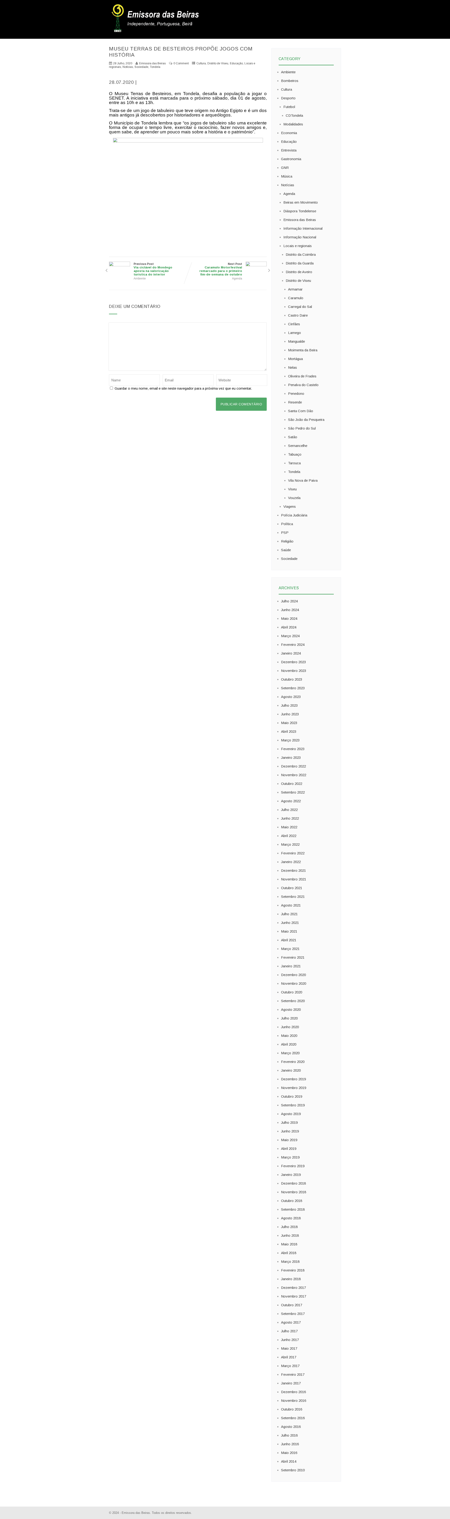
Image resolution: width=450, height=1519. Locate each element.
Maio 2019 (289, 1140)
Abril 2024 (288, 627)
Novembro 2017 (293, 1296)
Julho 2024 (289, 601)
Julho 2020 (289, 1018)
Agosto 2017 (291, 1322)
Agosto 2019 (291, 1114)
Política (287, 524)
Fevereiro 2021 (292, 957)
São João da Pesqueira (306, 420)
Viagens (289, 506)
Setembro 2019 (293, 1105)
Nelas (292, 367)
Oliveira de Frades (302, 376)
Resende (295, 402)
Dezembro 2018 (293, 1183)
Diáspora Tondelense (299, 211)
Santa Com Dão (300, 411)
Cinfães (294, 324)
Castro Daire (298, 315)
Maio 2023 (289, 723)
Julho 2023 (289, 705)
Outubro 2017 (291, 1305)
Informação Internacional (302, 228)
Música (286, 176)
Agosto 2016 (291, 1427)
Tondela (155, 67)
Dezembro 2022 (293, 766)
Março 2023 (290, 740)
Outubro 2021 (291, 888)
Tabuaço (294, 454)
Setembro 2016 (293, 1418)
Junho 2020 (290, 1027)
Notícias (128, 67)
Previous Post (153, 269)
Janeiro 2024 (291, 653)
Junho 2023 (290, 714)
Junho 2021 (290, 923)
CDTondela (294, 115)
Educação (236, 63)
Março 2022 (290, 844)
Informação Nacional (299, 237)
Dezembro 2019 (293, 1079)
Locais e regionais (297, 246)
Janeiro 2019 (291, 1175)
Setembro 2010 (293, 1470)
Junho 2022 (290, 818)
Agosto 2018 (291, 1218)
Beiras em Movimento (300, 202)
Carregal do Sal (300, 307)
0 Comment (181, 63)
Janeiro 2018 (291, 1279)
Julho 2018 (289, 1227)
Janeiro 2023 (291, 758)
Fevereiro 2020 (292, 1062)
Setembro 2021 (293, 897)
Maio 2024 (289, 618)
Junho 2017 (290, 1340)
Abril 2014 (288, 1461)
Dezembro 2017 (293, 1288)
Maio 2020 (289, 1036)
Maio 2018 (289, 1244)
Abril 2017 (288, 1357)
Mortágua (295, 359)
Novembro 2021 (293, 879)
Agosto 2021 (291, 905)
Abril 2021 (288, 940)
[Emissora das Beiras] (156, 32)
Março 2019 (290, 1157)
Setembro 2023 (293, 688)
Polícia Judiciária (294, 515)
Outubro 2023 (291, 679)
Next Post (220, 269)
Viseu (292, 489)
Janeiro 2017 (291, 1383)
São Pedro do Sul (302, 428)
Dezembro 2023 (293, 662)
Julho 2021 (289, 914)
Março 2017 (290, 1366)
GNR (285, 168)
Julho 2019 (289, 1122)
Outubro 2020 (291, 992)
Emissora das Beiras (299, 220)
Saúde (286, 550)
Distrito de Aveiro (299, 272)
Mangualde (296, 341)
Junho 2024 (290, 610)
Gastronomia (291, 159)
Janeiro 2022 (291, 862)
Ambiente (140, 278)
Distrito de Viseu (217, 63)
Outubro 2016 (291, 1409)
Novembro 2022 (293, 775)
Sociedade (141, 67)
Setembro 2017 (293, 1314)
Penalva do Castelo (303, 385)
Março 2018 (290, 1261)
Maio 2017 (289, 1348)
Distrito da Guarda (300, 263)
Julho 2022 (289, 810)
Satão (292, 437)
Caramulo (295, 298)
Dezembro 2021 (293, 870)
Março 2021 (290, 949)
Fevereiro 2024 (292, 645)
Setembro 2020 (293, 1001)
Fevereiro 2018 (292, 1270)
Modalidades (293, 124)
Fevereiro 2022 (292, 853)
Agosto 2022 (291, 801)
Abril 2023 (288, 731)
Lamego (294, 333)
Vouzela (294, 498)
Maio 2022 (289, 827)
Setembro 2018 (293, 1209)
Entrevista (288, 150)
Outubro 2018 (291, 1201)
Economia (289, 133)
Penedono (296, 393)
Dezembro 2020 (293, 975)
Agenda (237, 278)
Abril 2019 (288, 1149)
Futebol (289, 107)
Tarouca (294, 463)
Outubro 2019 (291, 1096)
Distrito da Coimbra (301, 254)
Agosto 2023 (291, 697)
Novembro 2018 (293, 1192)
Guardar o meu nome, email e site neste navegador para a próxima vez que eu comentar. (183, 388)
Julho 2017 (289, 1331)
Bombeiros (289, 81)
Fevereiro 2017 (292, 1374)
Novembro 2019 (293, 1088)
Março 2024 (290, 636)
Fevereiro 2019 (292, 1166)
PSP (285, 533)
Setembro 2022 (293, 792)
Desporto (288, 98)
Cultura (201, 63)
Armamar (295, 289)
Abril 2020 (288, 1044)
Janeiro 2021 (291, 966)
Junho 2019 (290, 1131)
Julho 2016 (289, 1435)
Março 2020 (290, 1053)
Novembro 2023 (293, 671)
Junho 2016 (290, 1444)
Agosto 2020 (291, 1009)
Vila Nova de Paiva (303, 480)
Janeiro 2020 (291, 1070)
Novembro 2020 (293, 983)
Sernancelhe (297, 446)
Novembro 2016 (293, 1401)
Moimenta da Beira (302, 350)
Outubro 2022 (291, 784)
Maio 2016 (289, 1453)
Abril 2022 (288, 836)
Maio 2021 (289, 931)
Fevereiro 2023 (292, 749)
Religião (287, 541)
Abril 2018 (288, 1253)
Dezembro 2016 (293, 1392)
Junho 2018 (290, 1235)
